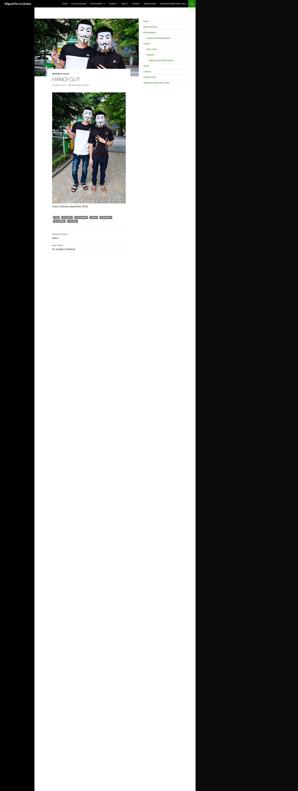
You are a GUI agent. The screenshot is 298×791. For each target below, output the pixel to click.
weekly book (150, 4)
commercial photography (158, 38)
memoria (57, 74)
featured (67, 217)
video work (151, 49)
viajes (66, 74)
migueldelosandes (80, 85)
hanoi (94, 217)
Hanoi (60, 236)
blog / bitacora (78, 4)
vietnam (73, 221)
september (60, 221)
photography (96, 4)
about (125, 4)
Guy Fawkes (81, 217)
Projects (150, 54)
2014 (57, 217)
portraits (106, 217)
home (64, 4)
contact (136, 4)
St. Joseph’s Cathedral (63, 247)
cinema (112, 4)
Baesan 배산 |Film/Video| (161, 60)
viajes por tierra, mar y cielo (173, 4)
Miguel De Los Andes (18, 3)
